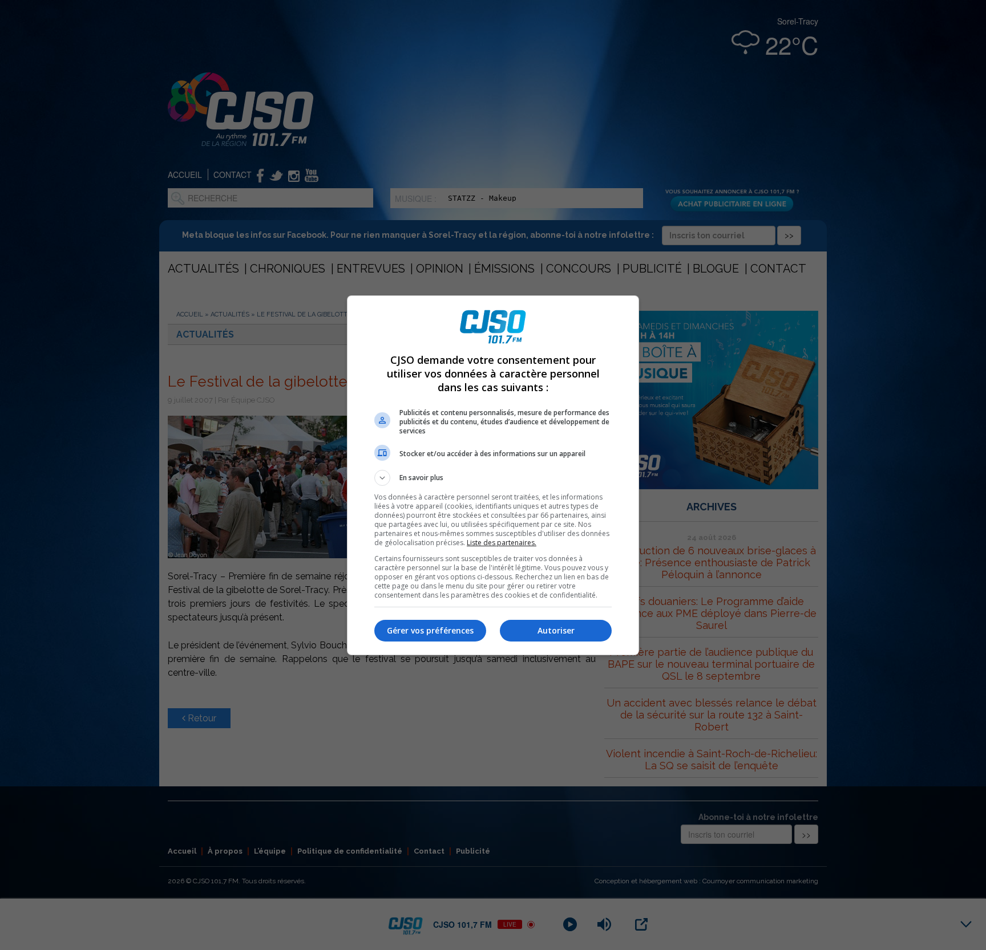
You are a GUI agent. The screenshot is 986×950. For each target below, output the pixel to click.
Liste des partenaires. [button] (501, 542)
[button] (493, 478)
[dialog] (493, 475)
